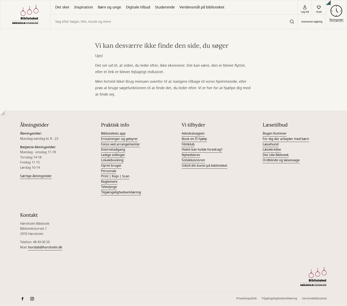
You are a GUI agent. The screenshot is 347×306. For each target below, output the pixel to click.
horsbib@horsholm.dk (45, 247)
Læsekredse (272, 149)
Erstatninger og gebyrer (119, 139)
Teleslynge (109, 187)
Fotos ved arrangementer (120, 144)
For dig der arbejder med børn (286, 139)
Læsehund (271, 144)
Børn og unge (109, 7)
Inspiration (83, 7)
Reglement (109, 181)
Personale (108, 171)
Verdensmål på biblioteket (202, 7)
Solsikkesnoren (193, 160)
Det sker (62, 7)
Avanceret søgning (311, 21)
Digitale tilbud (138, 7)
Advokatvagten (193, 133)
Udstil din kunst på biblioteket (204, 165)
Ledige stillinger (113, 155)
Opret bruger (111, 165)
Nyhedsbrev (191, 155)
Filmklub (188, 144)
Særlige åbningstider (36, 176)
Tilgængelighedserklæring (121, 192)
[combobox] (174, 21)
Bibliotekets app (113, 133)
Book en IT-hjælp (194, 139)
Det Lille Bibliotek (276, 155)
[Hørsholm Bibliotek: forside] (25, 14)
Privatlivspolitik (246, 298)
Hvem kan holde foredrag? (202, 149)
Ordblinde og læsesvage (281, 160)
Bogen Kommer (275, 133)
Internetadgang (113, 149)
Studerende (165, 7)
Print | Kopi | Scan (115, 176)
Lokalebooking (112, 160)
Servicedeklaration (314, 298)
